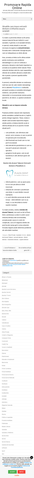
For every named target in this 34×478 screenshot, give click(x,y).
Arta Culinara (5, 298)
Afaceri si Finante (6, 277)
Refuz (21, 471)
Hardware (4, 383)
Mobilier (4, 411)
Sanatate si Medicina (7, 432)
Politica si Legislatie (7, 417)
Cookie (17, 475)
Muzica (4, 414)
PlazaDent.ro (17, 87)
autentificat (13, 260)
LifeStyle (4, 399)
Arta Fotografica (6, 304)
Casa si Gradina (6, 326)
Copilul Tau (5, 344)
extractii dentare (18, 237)
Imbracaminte (5, 387)
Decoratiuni (5, 350)
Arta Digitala (5, 301)
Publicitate (5, 423)
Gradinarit (4, 380)
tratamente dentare (13, 239)
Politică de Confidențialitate (20, 466)
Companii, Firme (6, 338)
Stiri (3, 454)
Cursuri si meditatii (7, 347)
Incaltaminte (5, 393)
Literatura (4, 402)
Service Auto (5, 435)
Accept (12, 471)
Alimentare (5, 280)
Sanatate (18, 235)
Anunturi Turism (6, 295)
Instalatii (4, 396)
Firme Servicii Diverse (7, 374)
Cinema (4, 329)
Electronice (5, 362)
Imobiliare (4, 390)
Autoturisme (5, 313)
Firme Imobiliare (6, 371)
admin (7, 34)
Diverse (4, 353)
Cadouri (4, 319)
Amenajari (4, 283)
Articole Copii (5, 307)
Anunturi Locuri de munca (9, 289)
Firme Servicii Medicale (8, 377)
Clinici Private (11, 235)
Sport (3, 451)
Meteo (3, 408)
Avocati (4, 316)
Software (4, 447)
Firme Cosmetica (6, 368)
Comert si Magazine (7, 335)
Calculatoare (5, 322)
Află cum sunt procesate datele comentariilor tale (13, 265)
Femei (3, 365)
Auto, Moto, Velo (6, 310)
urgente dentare (23, 239)
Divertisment (5, 356)
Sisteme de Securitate (8, 444)
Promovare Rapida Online (17, 6)
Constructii (5, 341)
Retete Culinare (6, 426)
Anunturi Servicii (6, 292)
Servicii (4, 438)
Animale (4, 286)
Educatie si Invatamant (8, 359)
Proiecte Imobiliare (7, 420)
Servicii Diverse (6, 441)
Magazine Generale (7, 405)
